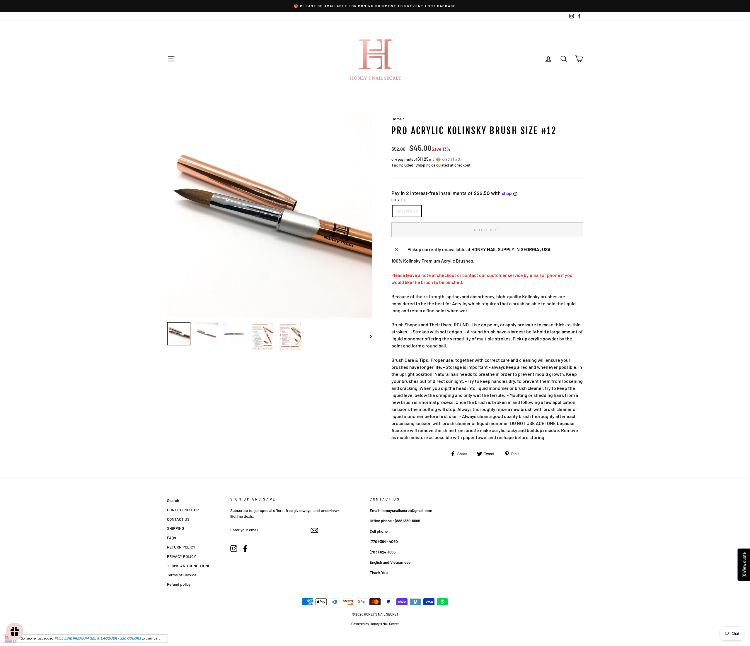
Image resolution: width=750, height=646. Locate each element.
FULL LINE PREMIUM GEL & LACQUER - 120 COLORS (97, 638)
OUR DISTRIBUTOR (183, 509)
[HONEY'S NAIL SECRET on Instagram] (233, 548)
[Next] (368, 336)
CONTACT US (178, 519)
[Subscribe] (314, 530)
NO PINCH (407, 211)
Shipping (422, 164)
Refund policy (178, 584)
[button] (487, 159)
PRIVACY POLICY (181, 556)
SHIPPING (175, 528)
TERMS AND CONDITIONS (188, 565)
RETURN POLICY (181, 546)
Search (173, 500)
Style (399, 200)
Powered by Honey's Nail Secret (375, 624)
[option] (375, 6)
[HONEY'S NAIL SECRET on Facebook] (245, 548)
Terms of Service (181, 574)
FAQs (171, 537)
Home (396, 118)
